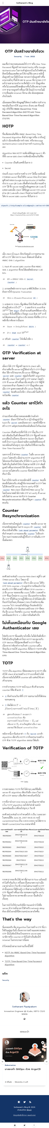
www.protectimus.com (26, 246)
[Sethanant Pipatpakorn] (24, 997)
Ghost (29, 1110)
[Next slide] (46, 1061)
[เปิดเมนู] (3, 3)
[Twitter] (24, 1125)
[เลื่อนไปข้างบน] (34, 1125)
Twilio (26, 782)
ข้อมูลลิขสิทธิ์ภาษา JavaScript (24, 1115)
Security (18, 57)
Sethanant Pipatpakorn (24, 1006)
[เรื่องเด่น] (42, 1042)
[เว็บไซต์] (24, 1019)
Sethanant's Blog (24, 3)
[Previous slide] (2, 1061)
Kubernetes (10, 1065)
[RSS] (30, 1102)
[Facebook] (15, 1125)
